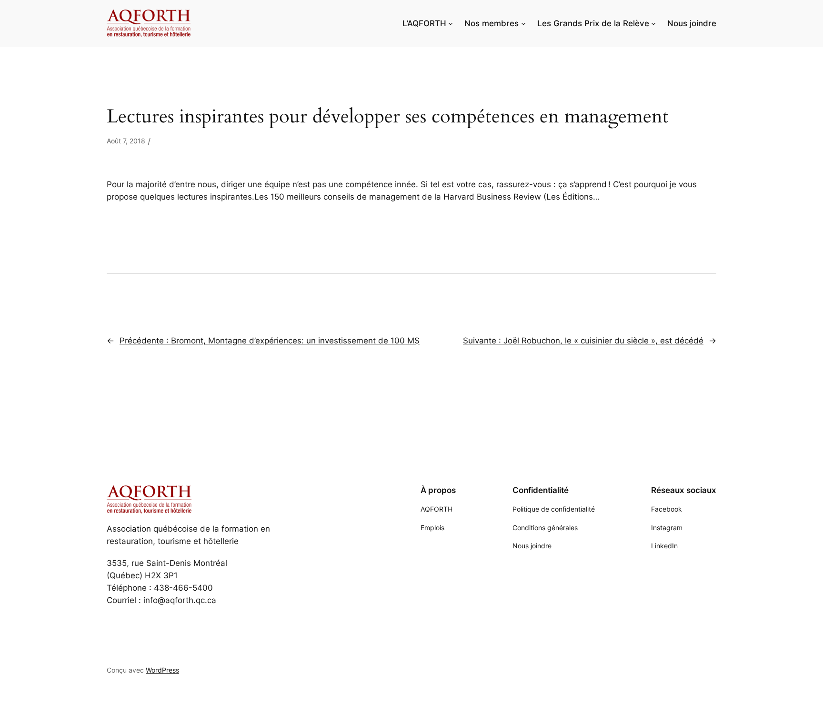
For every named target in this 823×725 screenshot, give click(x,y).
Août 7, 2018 (126, 141)
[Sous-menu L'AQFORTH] (450, 23)
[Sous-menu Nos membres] (523, 23)
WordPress (162, 670)
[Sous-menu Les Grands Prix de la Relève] (653, 23)
